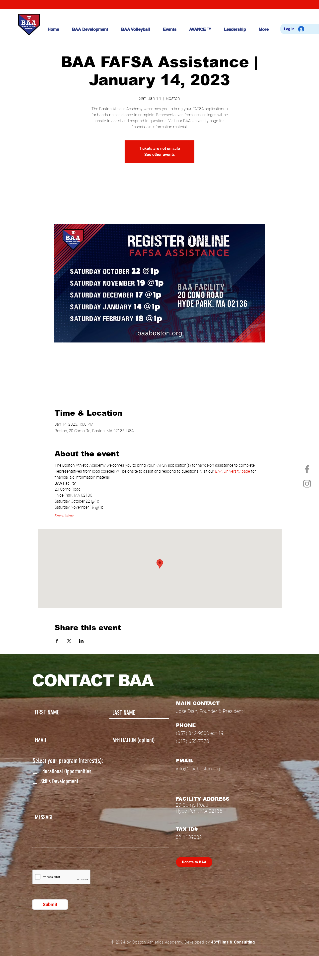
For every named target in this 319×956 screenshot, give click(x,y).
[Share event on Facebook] (57, 641)
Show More (64, 516)
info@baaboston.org (198, 769)
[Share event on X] (69, 641)
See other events (159, 154)
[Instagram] (307, 483)
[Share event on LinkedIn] (81, 641)
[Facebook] (307, 469)
